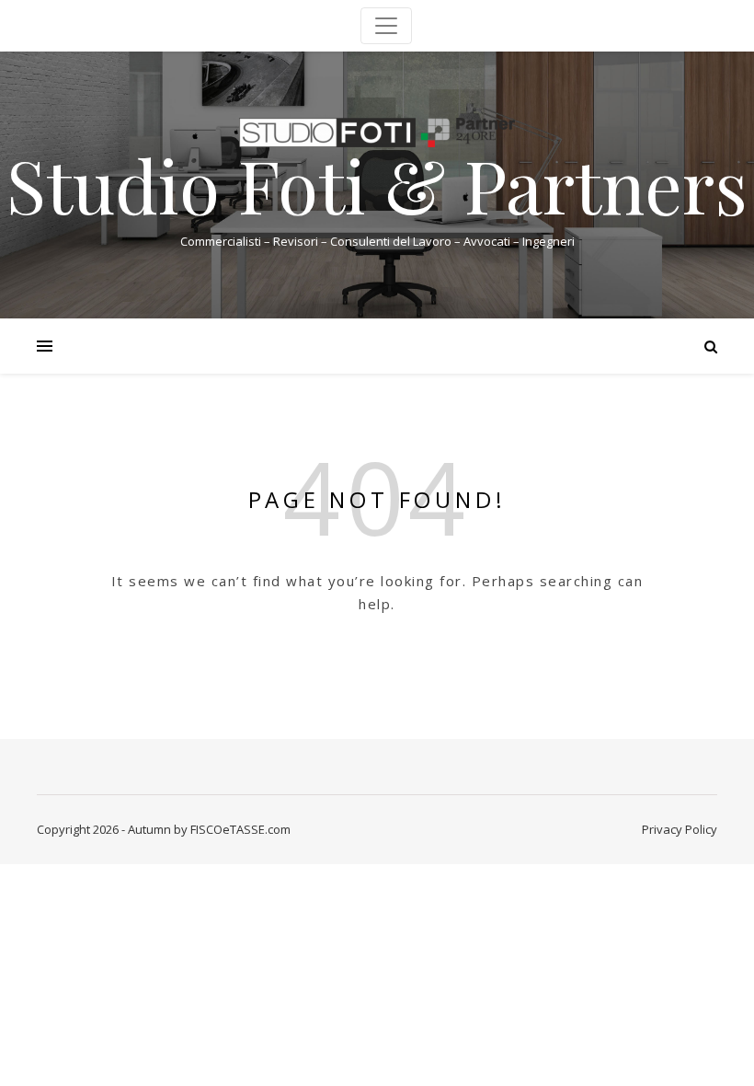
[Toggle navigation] (386, 25)
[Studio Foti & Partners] (377, 132)
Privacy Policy (679, 829)
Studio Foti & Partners (377, 184)
